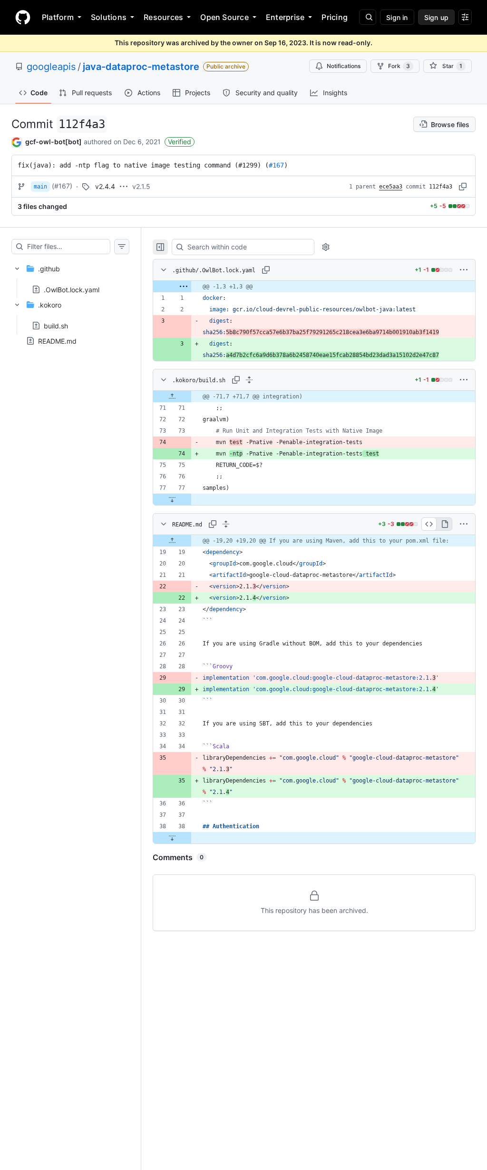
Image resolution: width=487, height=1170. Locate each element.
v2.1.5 (141, 186)
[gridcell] (314, 286)
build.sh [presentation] (56, 326)
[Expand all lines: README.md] (226, 524)
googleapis (51, 66)
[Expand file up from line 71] (172, 396)
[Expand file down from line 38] (172, 837)
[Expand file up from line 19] (172, 540)
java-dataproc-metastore (141, 66)
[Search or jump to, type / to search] (367, 17)
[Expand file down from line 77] (172, 499)
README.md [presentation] (57, 341)
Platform (58, 17)
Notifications (343, 65)
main (40, 186)
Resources (163, 17)
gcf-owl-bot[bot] (53, 142)
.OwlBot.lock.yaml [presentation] (71, 289)
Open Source (224, 17)
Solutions (109, 17)
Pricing (334, 17)
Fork (399, 65)
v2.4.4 (105, 186)
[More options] (463, 270)
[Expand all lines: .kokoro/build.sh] (249, 380)
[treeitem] (70, 276)
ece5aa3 (390, 186)
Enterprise (285, 17)
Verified (179, 142)
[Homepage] (22, 17)
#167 (276, 165)
